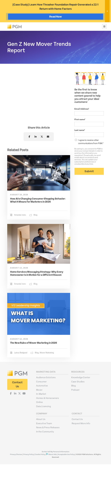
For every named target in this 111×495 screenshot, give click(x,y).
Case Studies (78, 381)
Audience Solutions (46, 377)
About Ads (52, 454)
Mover (39, 389)
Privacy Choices (16, 454)
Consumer (41, 381)
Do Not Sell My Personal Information (55, 452)
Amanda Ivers (20, 215)
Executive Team (44, 423)
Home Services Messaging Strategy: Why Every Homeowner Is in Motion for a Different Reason (36, 273)
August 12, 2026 (19, 339)
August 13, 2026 (19, 268)
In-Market (41, 393)
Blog (35, 215)
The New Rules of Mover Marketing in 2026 (33, 342)
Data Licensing (43, 406)
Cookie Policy (40, 454)
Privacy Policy (28, 454)
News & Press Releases (48, 427)
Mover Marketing (47, 353)
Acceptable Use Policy (66, 454)
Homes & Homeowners (47, 398)
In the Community (45, 431)
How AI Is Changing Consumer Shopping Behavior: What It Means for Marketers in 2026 (37, 200)
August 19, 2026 (19, 195)
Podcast (75, 389)
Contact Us (77, 419)
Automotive (42, 385)
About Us (40, 419)
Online (39, 402)
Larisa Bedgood (20, 353)
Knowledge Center (80, 377)
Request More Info (81, 423)
